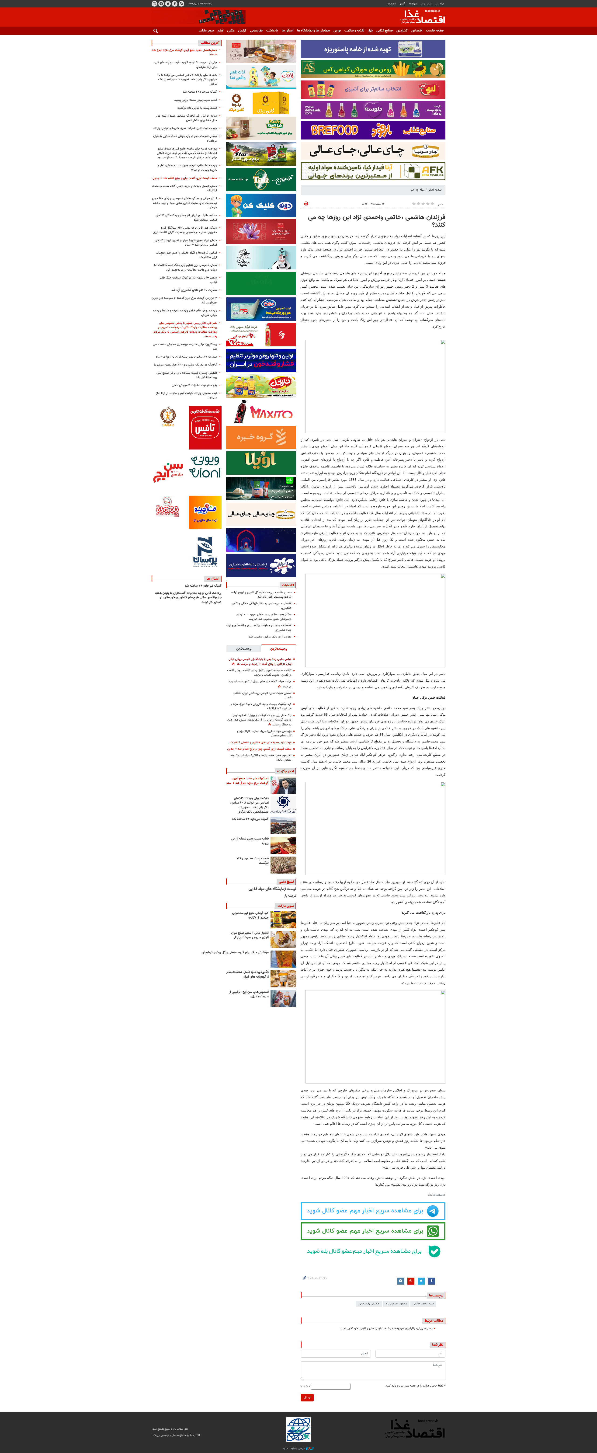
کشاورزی (402, 30)
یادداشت (272, 30)
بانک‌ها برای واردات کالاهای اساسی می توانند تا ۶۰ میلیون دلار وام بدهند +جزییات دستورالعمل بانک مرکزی (249, 805)
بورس (337, 30)
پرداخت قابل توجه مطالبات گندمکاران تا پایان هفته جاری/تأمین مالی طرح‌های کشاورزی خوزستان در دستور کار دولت (188, 598)
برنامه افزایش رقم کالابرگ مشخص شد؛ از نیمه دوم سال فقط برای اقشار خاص (186, 118)
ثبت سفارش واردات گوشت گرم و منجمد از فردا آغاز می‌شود (186, 395)
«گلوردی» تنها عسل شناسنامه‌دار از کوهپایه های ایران (247, 974)
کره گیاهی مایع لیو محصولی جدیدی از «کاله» (250, 915)
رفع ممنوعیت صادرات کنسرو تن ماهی (194, 385)
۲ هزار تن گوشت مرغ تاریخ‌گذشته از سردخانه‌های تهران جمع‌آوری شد (184, 300)
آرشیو (402, 4)
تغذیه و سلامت (354, 30)
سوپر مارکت (206, 30)
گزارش (242, 30)
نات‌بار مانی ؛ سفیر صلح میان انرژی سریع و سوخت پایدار (250, 935)
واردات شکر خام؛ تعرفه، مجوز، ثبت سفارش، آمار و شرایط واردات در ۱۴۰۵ (187, 167)
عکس (230, 30)
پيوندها (413, 4)
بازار (370, 30)
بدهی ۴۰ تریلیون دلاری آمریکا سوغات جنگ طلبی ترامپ (188, 280)
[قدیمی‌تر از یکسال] (283, 978)
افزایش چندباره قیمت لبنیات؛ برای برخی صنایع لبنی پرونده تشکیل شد (186, 375)
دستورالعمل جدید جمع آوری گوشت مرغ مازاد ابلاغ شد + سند (247, 781)
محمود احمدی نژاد (396, 1303)
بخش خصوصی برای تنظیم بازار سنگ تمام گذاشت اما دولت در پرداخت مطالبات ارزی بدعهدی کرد (185, 267)
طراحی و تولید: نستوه (294, 1448)
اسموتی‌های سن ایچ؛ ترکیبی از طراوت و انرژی (249, 994)
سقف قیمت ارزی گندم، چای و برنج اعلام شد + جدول (259, 749)
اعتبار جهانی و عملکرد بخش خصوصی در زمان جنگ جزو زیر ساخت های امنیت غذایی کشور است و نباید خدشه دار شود (184, 203)
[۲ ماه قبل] (283, 919)
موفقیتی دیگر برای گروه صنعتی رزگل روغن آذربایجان (235, 952)
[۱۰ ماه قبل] (283, 959)
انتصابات (288, 585)
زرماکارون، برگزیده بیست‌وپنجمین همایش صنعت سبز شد (185, 346)
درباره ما (440, 4)
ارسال (307, 1397)
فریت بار (290, 896)
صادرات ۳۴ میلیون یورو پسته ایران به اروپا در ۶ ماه (186, 357)
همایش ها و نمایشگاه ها (313, 30)
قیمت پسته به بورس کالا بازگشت (253, 861)
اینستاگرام (154, 4)
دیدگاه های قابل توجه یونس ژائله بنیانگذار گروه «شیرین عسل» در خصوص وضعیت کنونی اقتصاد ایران (185, 230)
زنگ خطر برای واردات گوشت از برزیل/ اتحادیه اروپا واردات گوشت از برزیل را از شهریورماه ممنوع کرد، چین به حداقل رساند (259, 720)
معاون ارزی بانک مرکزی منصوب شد (270, 636)
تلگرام (161, 4)
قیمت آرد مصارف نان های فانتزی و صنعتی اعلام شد (260, 742)
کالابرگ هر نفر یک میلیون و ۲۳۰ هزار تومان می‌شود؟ (185, 364)
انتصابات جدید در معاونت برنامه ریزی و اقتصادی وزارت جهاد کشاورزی (259, 627)
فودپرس (419, 17)
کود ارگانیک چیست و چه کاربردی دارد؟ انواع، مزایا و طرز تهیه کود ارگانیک (261, 706)
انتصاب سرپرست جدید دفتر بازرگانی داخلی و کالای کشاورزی (262, 605)
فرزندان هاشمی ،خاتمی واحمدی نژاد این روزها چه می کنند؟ (376, 221)
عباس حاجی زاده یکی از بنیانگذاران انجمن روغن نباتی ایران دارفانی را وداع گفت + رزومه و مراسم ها (260, 661)
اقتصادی (416, 30)
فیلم (220, 30)
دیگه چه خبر (417, 190)
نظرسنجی (256, 30)
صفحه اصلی (435, 190)
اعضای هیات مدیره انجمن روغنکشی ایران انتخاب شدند (262, 695)
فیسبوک (174, 4)
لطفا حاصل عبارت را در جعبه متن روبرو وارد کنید (415, 1386)
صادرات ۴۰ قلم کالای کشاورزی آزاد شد (194, 290)
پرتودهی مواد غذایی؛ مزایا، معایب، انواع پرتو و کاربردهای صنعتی (264, 733)
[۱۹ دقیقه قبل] (283, 785)
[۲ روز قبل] (283, 804)
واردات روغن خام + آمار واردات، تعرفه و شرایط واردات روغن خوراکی (185, 312)
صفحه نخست (435, 30)
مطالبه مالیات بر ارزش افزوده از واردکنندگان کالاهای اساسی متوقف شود (186, 217)
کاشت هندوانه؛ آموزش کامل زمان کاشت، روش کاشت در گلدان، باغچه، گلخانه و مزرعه (259, 672)
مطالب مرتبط (434, 1321)
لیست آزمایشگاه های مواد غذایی (272, 889)
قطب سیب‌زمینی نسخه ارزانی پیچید (250, 841)
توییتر (168, 4)
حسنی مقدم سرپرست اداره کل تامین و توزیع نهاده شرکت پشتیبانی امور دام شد (261, 594)
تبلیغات (392, 4)
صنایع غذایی (384, 30)
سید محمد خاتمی (423, 1303)
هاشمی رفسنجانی (369, 1303)
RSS (181, 4)
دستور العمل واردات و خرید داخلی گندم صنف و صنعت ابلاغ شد (184, 188)
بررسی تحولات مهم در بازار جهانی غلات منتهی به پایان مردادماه (185, 138)
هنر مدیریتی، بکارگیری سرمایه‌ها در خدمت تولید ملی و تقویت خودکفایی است (385, 1328)
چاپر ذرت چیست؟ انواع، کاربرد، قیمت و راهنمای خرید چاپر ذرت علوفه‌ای (185, 64)
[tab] (278, 648)
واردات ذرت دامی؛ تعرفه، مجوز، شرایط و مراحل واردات (185, 128)
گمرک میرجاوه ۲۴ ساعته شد (250, 819)
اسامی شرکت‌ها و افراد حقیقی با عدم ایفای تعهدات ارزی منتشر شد (186, 255)
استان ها (287, 30)
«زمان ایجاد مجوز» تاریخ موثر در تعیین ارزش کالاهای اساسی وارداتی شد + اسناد (186, 242)
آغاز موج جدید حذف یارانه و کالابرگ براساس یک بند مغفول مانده (261, 757)
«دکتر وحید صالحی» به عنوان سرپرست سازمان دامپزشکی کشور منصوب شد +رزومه (264, 616)
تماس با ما (426, 4)
